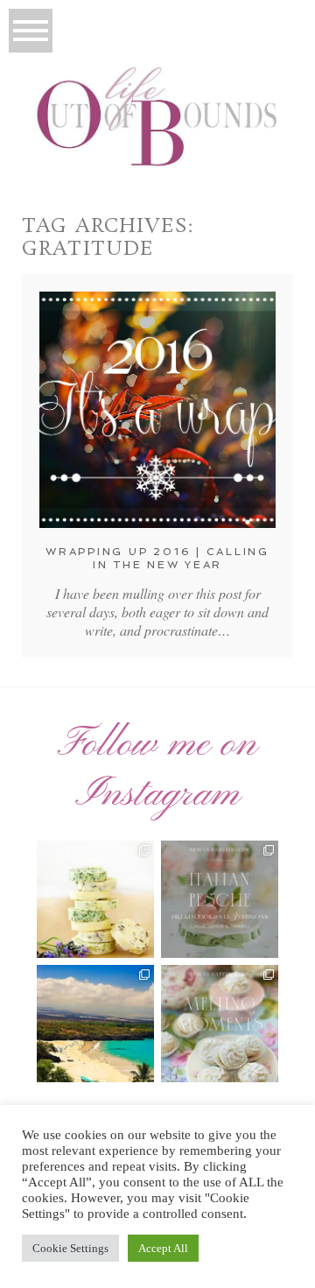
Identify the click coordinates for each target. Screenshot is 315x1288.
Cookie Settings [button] (70, 1248)
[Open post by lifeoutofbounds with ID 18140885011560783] (95, 899)
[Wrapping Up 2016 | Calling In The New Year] (157, 410)
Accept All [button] (163, 1248)
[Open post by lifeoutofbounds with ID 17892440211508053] (219, 1023)
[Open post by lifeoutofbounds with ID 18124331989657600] (95, 1023)
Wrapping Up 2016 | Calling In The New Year (158, 557)
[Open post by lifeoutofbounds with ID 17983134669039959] (219, 899)
